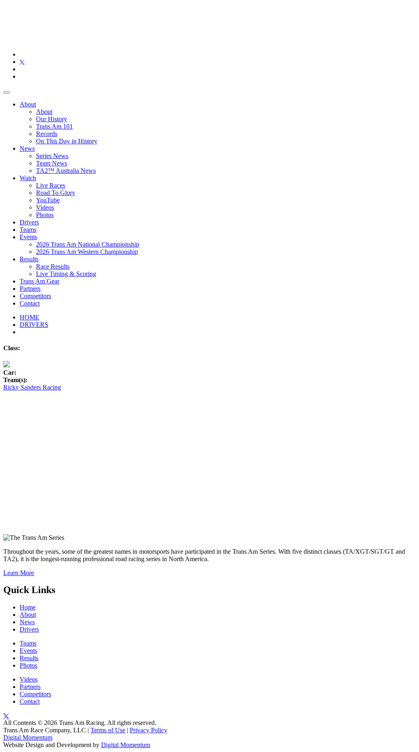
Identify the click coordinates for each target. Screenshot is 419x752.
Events (28, 236)
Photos (45, 214)
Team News (51, 163)
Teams (28, 229)
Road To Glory (55, 192)
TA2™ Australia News (66, 170)
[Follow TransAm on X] (22, 61)
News (27, 148)
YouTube (48, 200)
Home (28, 607)
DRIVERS (34, 324)
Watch (28, 177)
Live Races (50, 185)
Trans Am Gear (39, 281)
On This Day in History (66, 141)
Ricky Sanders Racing (32, 387)
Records (46, 133)
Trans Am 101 (54, 126)
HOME (29, 317)
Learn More (18, 572)
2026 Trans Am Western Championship (87, 251)
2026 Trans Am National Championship (87, 244)
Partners (30, 288)
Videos (45, 207)
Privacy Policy (148, 730)
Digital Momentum (27, 737)
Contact (30, 303)
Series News (52, 155)
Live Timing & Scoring (66, 273)
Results (29, 259)
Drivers (29, 222)
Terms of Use (107, 730)
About (28, 104)
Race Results (53, 266)
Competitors (35, 295)
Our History (51, 119)
